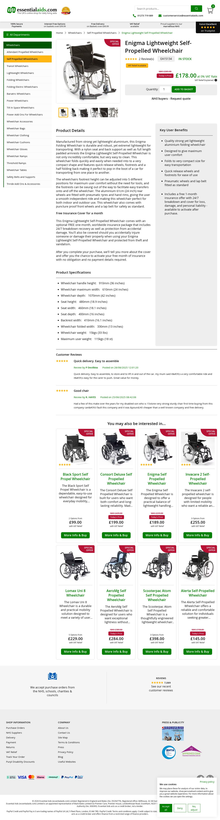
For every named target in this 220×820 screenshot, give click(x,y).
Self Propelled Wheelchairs (101, 32)
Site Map (63, 737)
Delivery (10, 737)
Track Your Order (15, 756)
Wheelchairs (75, 32)
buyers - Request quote (171, 98)
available (134, 25)
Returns (10, 747)
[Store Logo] (32, 11)
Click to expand (88, 97)
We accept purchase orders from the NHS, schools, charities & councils (52, 691)
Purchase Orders (15, 727)
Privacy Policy (65, 752)
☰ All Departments (18, 34)
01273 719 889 (145, 15)
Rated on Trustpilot (208, 27)
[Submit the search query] (196, 8)
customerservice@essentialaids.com (183, 15)
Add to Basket (184, 89)
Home (59, 32)
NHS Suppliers (14, 732)
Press (61, 747)
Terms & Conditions (69, 742)
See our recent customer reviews (161, 688)
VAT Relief (11, 752)
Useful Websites (67, 761)
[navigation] (27, 34)
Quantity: (152, 89)
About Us (63, 727)
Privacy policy (207, 781)
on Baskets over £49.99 (98, 25)
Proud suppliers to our (171, 25)
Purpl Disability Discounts (20, 761)
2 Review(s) (146, 59)
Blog (60, 756)
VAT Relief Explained (204, 80)
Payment (11, 742)
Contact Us (64, 732)
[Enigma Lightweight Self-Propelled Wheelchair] (63, 112)
